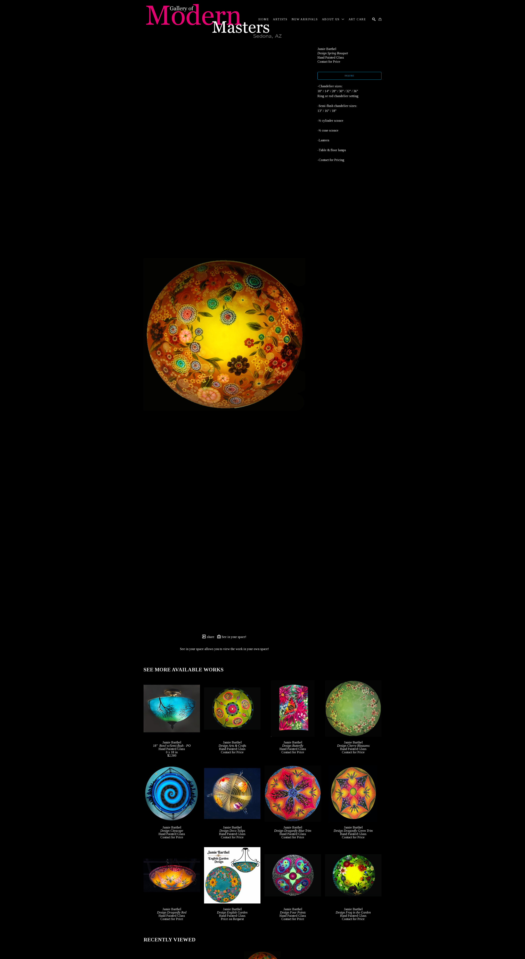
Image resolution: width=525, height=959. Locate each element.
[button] (333, 19)
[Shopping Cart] (380, 19)
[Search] (373, 19)
